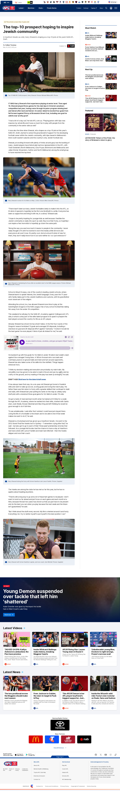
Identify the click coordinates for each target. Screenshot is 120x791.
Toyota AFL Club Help (40, 772)
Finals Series (51, 8)
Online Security (91, 786)
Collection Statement (25, 769)
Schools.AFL (65, 776)
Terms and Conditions (51, 786)
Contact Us (37, 779)
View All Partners (59, 747)
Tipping (93, 8)
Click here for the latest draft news (32, 379)
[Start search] (106, 8)
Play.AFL (64, 765)
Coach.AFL (65, 769)
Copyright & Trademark (78, 786)
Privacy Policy (17, 769)
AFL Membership (66, 779)
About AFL (36, 765)
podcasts (93, 134)
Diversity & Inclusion (39, 776)
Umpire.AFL (65, 772)
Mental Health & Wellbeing (41, 769)
